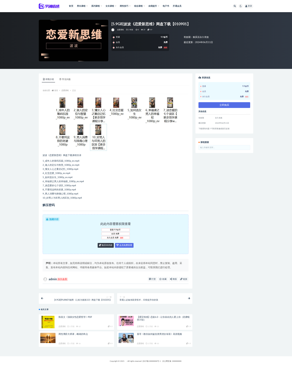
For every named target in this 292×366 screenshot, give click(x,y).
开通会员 (177, 6)
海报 (174, 279)
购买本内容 (106, 245)
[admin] (113, 29)
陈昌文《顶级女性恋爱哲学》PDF (75, 317)
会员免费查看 (125, 245)
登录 (250, 6)
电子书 (166, 6)
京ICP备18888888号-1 (151, 361)
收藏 (164, 279)
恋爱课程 (120, 30)
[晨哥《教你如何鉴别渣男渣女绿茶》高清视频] (126, 338)
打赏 (153, 279)
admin (58, 279)
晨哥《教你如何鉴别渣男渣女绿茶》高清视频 (159, 334)
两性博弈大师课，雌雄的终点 (73, 334)
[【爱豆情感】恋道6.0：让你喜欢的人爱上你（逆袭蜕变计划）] (126, 321)
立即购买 (224, 105)
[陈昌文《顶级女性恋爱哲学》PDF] (48, 324)
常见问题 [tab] (66, 79)
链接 (184, 279)
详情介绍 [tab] (49, 79)
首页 (71, 6)
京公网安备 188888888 (171, 361)
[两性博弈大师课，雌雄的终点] (48, 338)
